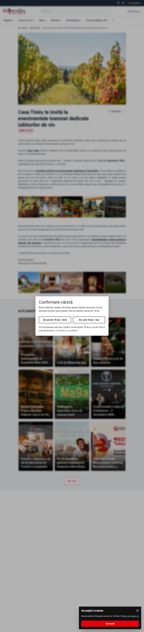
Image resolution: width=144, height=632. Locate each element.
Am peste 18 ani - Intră (55, 320)
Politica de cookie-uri (130, 616)
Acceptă (110, 623)
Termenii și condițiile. (67, 330)
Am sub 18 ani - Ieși (89, 320)
